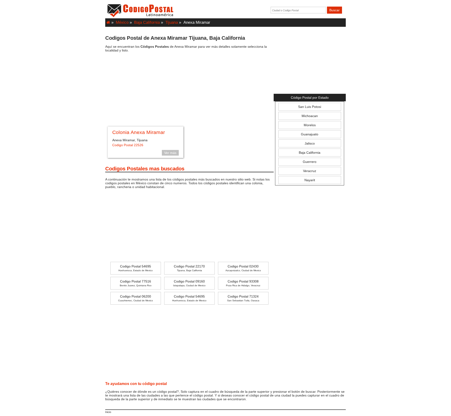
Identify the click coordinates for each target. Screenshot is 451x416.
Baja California (147, 22)
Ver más (170, 153)
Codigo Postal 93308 (243, 283)
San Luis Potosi (309, 107)
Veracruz (309, 171)
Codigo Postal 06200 (135, 298)
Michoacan (310, 116)
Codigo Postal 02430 (243, 268)
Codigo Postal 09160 (189, 283)
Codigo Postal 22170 (189, 268)
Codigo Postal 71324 (243, 298)
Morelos (310, 125)
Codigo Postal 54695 (135, 268)
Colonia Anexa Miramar (138, 132)
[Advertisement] (189, 90)
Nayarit (309, 180)
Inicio (108, 412)
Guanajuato (309, 134)
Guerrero (309, 162)
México (122, 22)
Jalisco (310, 143)
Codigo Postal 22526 (127, 145)
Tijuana (171, 22)
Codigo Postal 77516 (136, 283)
